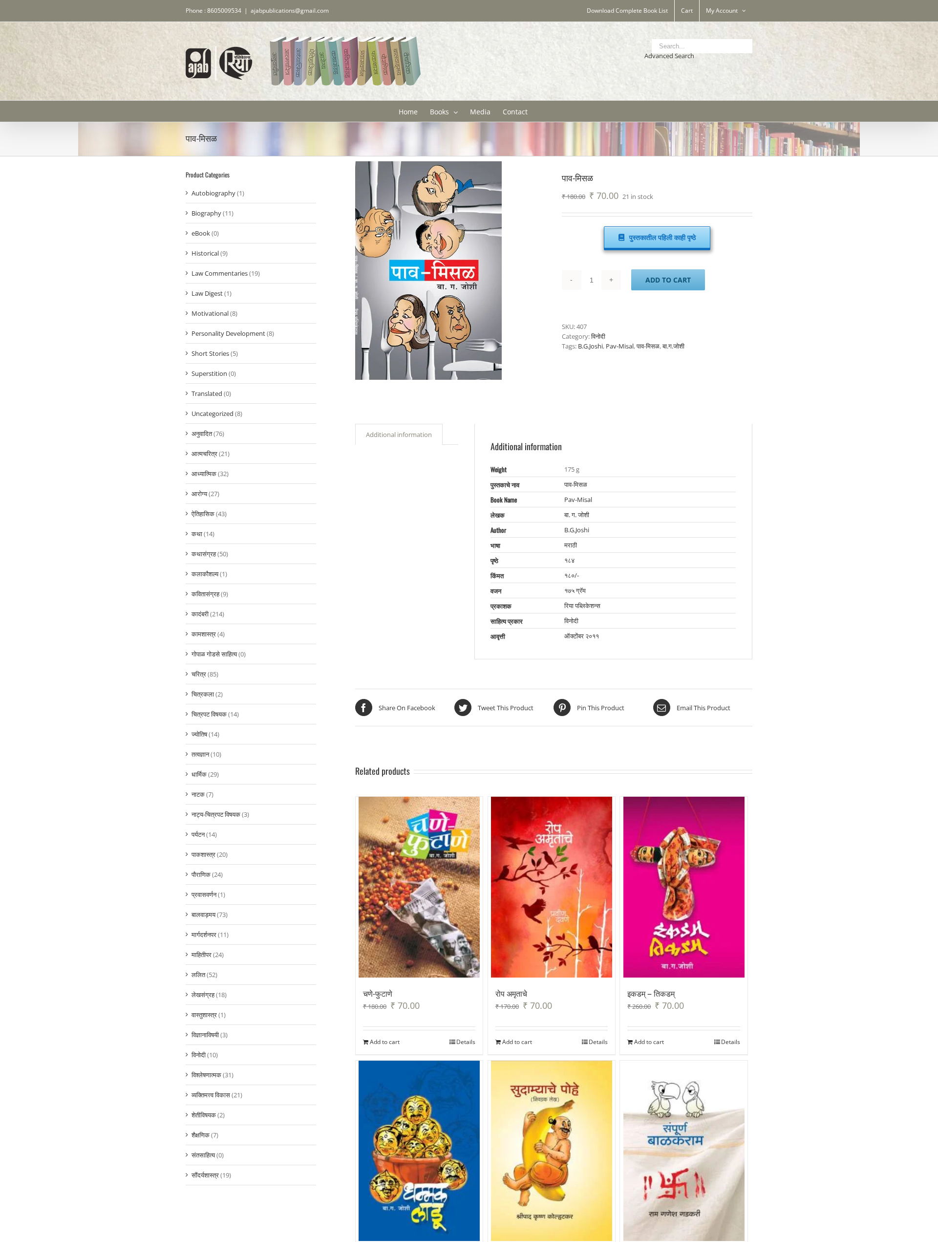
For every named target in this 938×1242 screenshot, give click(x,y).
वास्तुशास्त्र (204, 1014)
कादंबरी (200, 614)
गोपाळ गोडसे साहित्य (214, 654)
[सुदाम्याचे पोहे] (552, 1151)
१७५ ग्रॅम (575, 590)
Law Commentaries (220, 273)
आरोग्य (199, 493)
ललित (198, 974)
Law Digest (207, 293)
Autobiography (213, 193)
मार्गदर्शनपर (204, 934)
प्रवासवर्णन (204, 894)
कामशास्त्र (204, 634)
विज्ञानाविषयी (205, 1034)
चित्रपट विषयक (209, 714)
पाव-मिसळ (648, 346)
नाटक (198, 794)
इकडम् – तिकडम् (651, 993)
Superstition (209, 373)
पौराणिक (201, 874)
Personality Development (228, 333)
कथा (197, 533)
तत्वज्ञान (200, 754)
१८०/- (571, 575)
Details (465, 1042)
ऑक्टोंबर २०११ (581, 636)
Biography (206, 213)
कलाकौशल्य (205, 573)
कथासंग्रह (204, 553)
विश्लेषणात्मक (206, 1074)
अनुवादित (202, 433)
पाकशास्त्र (203, 854)
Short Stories (210, 353)
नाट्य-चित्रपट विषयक (216, 814)
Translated (207, 393)
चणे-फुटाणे (377, 993)
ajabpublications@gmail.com (290, 10)
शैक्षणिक (201, 1135)
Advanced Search (669, 55)
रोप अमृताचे (511, 993)
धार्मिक (199, 774)
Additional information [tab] (399, 434)
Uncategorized (213, 413)
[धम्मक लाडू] (419, 1151)
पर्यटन (198, 834)
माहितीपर (202, 954)
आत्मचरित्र (204, 453)
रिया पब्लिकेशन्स (582, 605)
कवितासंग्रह (205, 593)
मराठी (570, 545)
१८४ (569, 560)
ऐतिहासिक (203, 513)
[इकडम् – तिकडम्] (683, 887)
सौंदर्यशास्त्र (205, 1175)
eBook (201, 233)
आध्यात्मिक (204, 473)
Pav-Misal (620, 346)
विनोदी (598, 336)
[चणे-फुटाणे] (419, 887)
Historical (205, 253)
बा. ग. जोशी (576, 514)
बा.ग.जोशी (673, 346)
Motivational (210, 313)
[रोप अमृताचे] (552, 887)
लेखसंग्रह (203, 994)
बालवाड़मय (203, 914)
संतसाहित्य (203, 1155)
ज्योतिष (199, 734)
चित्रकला (203, 694)
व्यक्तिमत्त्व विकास (211, 1094)
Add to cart (668, 279)
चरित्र (199, 674)
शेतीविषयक (204, 1115)
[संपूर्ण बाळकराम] (683, 1151)
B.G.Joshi (590, 346)
